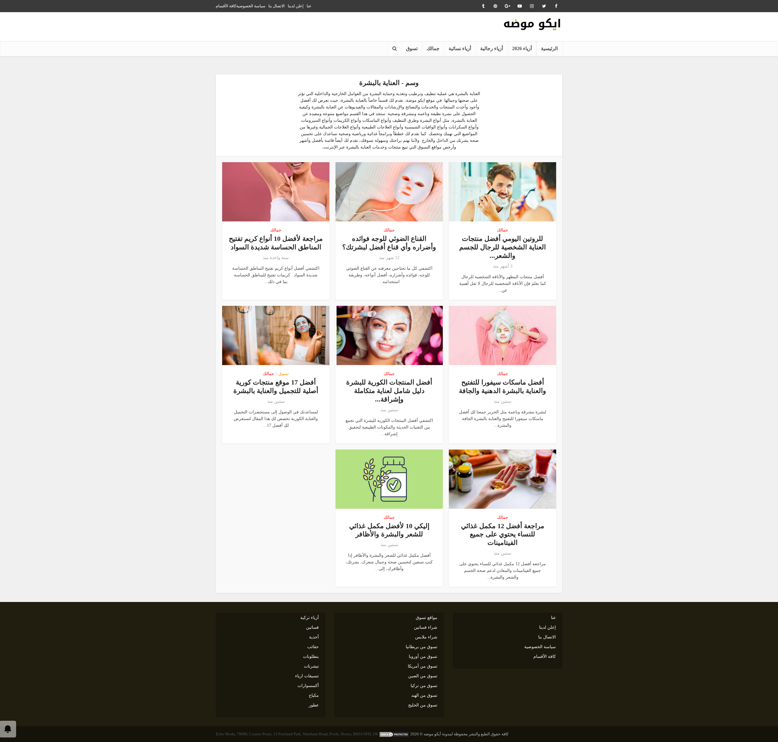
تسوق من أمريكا (422, 666)
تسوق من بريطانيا (421, 647)
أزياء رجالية (491, 48)
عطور (314, 705)
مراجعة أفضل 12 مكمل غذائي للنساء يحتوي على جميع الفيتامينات (502, 534)
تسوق (412, 48)
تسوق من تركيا (424, 685)
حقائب (313, 647)
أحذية (314, 637)
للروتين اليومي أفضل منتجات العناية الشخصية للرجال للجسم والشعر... (502, 247)
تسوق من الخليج (422, 705)
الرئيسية (549, 48)
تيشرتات (311, 666)
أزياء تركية (309, 617)
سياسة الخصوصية (250, 6)
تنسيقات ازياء (307, 676)
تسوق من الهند (424, 695)
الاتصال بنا (276, 6)
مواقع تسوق (426, 617)
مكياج (314, 695)
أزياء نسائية (460, 48)
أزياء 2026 (522, 48)
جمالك (433, 48)
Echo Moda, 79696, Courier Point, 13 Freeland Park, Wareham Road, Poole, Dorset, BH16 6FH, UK (297, 734)
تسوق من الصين (422, 676)
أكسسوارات (308, 685)
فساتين (312, 627)
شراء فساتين (425, 627)
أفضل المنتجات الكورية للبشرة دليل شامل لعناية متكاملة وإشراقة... (389, 390)
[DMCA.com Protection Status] (394, 734)
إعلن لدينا (296, 6)
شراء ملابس (426, 637)
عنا (309, 6)
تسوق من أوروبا (423, 656)
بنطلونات (311, 656)
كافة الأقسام (226, 6)
